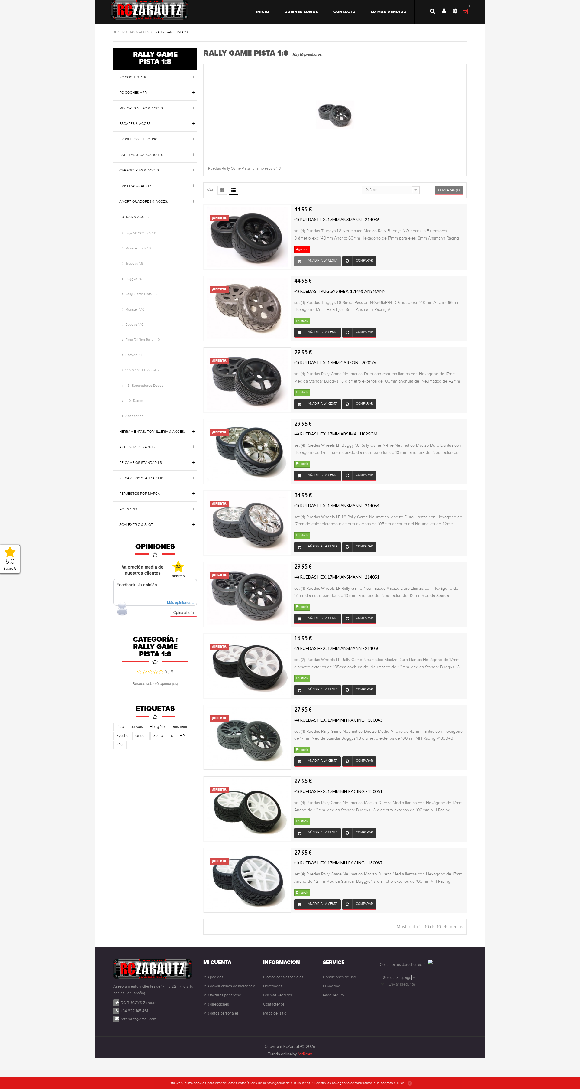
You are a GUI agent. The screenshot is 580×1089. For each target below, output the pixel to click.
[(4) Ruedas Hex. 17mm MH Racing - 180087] (247, 880)
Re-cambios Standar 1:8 (140, 463)
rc (171, 735)
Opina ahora (183, 612)
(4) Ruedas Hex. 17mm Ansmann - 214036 (336, 219)
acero (158, 735)
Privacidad (331, 986)
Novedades (272, 986)
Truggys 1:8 (134, 263)
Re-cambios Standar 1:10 (141, 478)
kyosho (122, 735)
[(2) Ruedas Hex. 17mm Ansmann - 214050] (247, 665)
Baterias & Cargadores (141, 155)
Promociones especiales (283, 977)
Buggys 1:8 (133, 279)
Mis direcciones (216, 1004)
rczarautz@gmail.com (138, 1019)
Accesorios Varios (137, 447)
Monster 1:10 (134, 309)
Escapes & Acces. (135, 124)
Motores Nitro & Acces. (141, 108)
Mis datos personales (221, 1013)
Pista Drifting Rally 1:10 (142, 339)
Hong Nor (158, 726)
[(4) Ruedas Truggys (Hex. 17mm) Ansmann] (247, 308)
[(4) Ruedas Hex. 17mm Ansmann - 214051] (247, 594)
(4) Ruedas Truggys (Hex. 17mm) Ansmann (339, 291)
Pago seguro (333, 995)
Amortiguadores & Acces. (143, 201)
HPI (182, 735)
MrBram (305, 1054)
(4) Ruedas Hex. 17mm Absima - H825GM (335, 433)
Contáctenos (274, 1004)
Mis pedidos (213, 977)
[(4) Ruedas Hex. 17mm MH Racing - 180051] (247, 808)
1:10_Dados (134, 401)
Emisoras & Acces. (136, 186)
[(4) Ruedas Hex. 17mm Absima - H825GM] (247, 451)
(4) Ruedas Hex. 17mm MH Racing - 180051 (338, 791)
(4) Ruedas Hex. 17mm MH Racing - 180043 (338, 719)
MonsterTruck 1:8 (138, 248)
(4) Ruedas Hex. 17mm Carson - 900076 (335, 362)
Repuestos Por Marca (139, 493)
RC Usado (128, 509)
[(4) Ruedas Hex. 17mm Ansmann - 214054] (247, 522)
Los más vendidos (278, 995)
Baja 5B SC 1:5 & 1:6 (140, 233)
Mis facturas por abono (222, 995)
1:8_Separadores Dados (144, 385)
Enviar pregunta (402, 984)
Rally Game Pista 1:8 (141, 294)
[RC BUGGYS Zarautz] (149, 10)
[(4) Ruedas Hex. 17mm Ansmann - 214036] (247, 236)
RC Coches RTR (132, 77)
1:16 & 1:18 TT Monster (142, 370)
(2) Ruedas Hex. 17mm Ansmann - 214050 (336, 648)
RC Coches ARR (133, 92)
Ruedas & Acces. (134, 217)
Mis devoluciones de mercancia (229, 986)
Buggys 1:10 (134, 324)
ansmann (180, 726)
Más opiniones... (180, 602)
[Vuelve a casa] (114, 32)
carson (141, 735)
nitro (120, 726)
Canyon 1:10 (134, 355)
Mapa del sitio (274, 1013)
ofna (120, 744)
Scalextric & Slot (136, 525)
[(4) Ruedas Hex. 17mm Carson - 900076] (247, 379)
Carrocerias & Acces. (139, 170)
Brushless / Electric (138, 139)
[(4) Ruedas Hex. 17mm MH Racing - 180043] (247, 737)
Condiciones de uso (339, 977)
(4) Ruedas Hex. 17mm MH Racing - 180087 (338, 862)
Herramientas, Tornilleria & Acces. (152, 431)
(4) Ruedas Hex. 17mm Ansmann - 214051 (336, 576)
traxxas (137, 726)
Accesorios (134, 416)
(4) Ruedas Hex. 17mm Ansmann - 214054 (336, 505)
